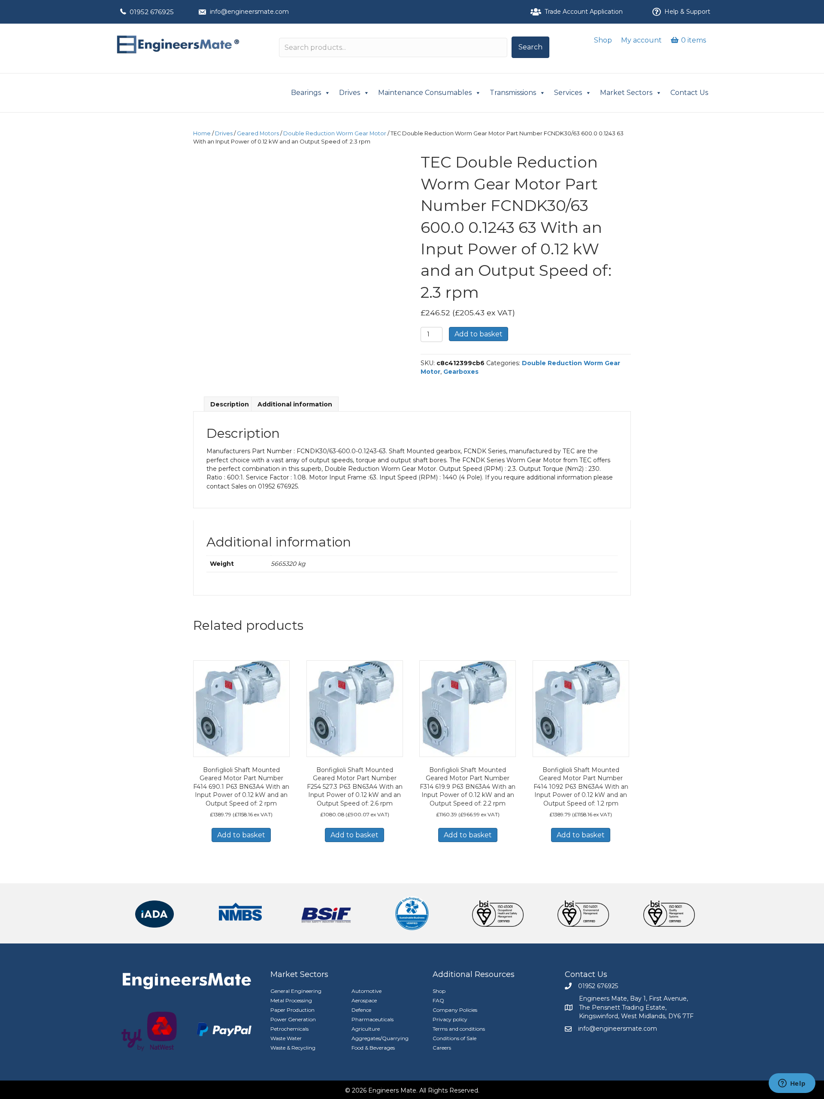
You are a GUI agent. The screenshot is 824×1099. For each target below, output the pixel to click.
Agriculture (365, 1029)
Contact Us (689, 93)
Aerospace (364, 1000)
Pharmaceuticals (372, 1019)
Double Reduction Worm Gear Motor (334, 133)
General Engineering (295, 991)
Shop (603, 40)
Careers (442, 1047)
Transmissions (513, 93)
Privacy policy (450, 1019)
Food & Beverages (373, 1047)
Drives (349, 93)
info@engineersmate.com (249, 11)
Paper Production (292, 1010)
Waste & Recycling (292, 1047)
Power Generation (293, 1019)
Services (568, 93)
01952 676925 (152, 12)
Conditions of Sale (454, 1038)
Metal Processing (291, 1000)
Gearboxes (461, 371)
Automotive (366, 991)
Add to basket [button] (241, 835)
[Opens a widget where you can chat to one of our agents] (791, 1084)
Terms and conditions (459, 1029)
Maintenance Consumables (425, 93)
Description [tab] (229, 404)
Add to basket (478, 334)
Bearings (306, 93)
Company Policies (455, 1010)
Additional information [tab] (295, 404)
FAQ (438, 1000)
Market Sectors (626, 93)
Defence (361, 1010)
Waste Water (286, 1038)
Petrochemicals (289, 1029)
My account (641, 40)
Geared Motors (258, 133)
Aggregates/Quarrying (380, 1038)
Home (202, 133)
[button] (530, 47)
